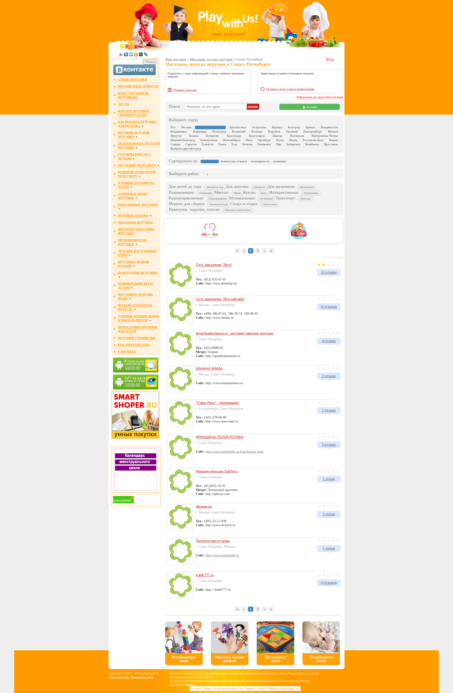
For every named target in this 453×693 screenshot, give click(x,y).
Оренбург (264, 140)
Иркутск (176, 136)
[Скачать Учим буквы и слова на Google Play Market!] (135, 382)
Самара (175, 144)
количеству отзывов (234, 161)
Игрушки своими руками (229, 659)
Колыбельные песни (321, 659)
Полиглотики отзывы (213, 541)
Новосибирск (231, 140)
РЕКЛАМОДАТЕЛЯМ (133, 345)
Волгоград (219, 131)
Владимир (199, 131)
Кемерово (212, 136)
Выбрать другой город (186, 148)
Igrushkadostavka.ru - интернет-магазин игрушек (234, 333)
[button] (215, 187)
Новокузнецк (209, 140)
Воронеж (274, 131)
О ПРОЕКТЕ (127, 351)
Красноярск (257, 136)
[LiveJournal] (145, 54)
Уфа (278, 144)
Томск (222, 144)
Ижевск (333, 131)
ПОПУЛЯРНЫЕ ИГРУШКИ (138, 205)
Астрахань (259, 127)
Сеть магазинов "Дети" (214, 265)
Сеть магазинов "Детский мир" (220, 299)
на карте (311, 107)
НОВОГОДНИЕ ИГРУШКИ (137, 273)
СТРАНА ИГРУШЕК (132, 79)
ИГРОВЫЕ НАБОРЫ (133, 215)
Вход (330, 59)
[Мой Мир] (140, 54)
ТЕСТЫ (124, 104)
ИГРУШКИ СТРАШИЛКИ (136, 338)
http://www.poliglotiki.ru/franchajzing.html (235, 451)
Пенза (280, 140)
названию (279, 161)
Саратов (191, 144)
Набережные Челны (325, 136)
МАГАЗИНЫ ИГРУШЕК (135, 222)
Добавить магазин (185, 90)
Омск (249, 140)
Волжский (238, 131)
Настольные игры (275, 659)
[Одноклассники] (136, 54)
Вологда (256, 131)
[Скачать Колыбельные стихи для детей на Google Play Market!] (135, 365)
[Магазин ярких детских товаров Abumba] (209, 238)
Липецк (277, 136)
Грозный (292, 131)
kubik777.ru (205, 575)
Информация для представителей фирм (320, 97)
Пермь (293, 140)
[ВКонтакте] (126, 54)
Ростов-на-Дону (313, 140)
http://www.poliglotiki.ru (222, 555)
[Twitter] (131, 54)
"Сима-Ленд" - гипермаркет (217, 403)
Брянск (310, 127)
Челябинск (312, 144)
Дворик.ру (204, 506)
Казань (193, 136)
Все (173, 127)
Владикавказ (179, 131)
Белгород (294, 127)
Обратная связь (119, 677)
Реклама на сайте (142, 677)
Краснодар (234, 136)
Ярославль (331, 144)
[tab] (184, 174)
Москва (186, 127)
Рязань (333, 140)
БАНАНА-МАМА (209, 368)
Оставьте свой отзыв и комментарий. (290, 89)
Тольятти (207, 144)
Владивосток (329, 127)
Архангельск (237, 127)
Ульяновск (264, 144)
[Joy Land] (298, 238)
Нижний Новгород (183, 140)
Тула (234, 144)
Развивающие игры (184, 659)
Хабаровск (293, 144)
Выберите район (184, 173)
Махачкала (297, 136)
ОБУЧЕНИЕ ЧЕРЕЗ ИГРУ (137, 165)
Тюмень (247, 144)
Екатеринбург (312, 131)
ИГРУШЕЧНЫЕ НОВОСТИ (138, 86)
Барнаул (277, 127)
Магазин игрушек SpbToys (217, 471)
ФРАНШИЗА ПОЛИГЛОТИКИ (219, 437)
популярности (260, 161)
